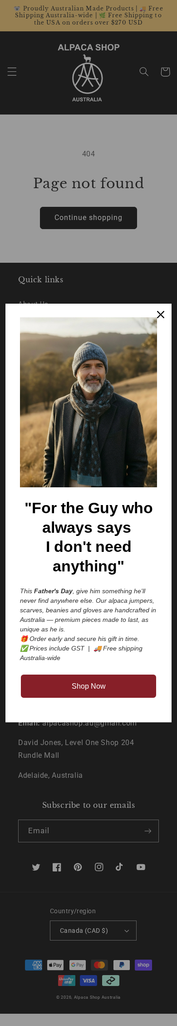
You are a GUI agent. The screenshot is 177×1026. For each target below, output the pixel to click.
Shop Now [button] (89, 686)
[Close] (161, 314)
